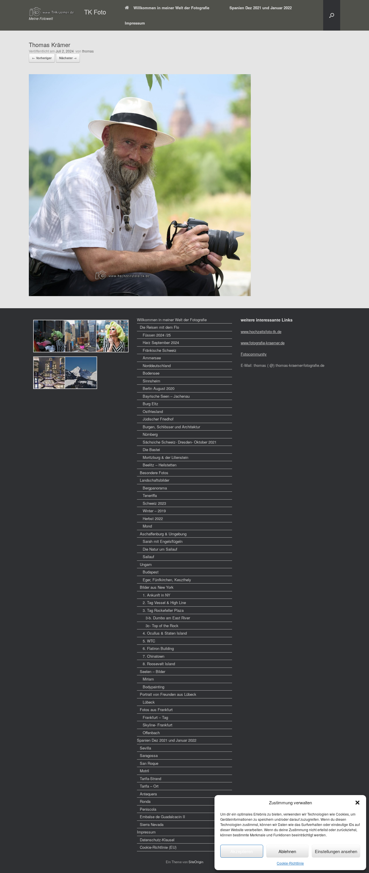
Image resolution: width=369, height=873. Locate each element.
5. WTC (149, 641)
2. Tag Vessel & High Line (164, 602)
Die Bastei (151, 449)
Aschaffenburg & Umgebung (163, 533)
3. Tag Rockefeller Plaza (163, 610)
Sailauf (148, 556)
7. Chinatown (153, 656)
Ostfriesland (153, 411)
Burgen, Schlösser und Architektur (171, 426)
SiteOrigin (196, 861)
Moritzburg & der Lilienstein (165, 457)
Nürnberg (150, 434)
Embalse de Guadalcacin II (162, 816)
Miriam (148, 679)
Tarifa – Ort (149, 786)
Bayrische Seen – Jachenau (166, 396)
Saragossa (149, 755)
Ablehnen (287, 851)
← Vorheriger (42, 58)
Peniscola (148, 809)
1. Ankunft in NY (156, 595)
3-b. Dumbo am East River (168, 617)
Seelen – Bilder (152, 671)
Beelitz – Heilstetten (159, 465)
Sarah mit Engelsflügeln (162, 541)
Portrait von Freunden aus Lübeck (168, 694)
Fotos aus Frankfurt (156, 709)
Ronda (145, 801)
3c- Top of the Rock (162, 625)
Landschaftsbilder (154, 480)
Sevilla (145, 748)
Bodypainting (153, 686)
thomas (88, 50)
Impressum (135, 23)
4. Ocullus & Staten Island (165, 633)
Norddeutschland (157, 365)
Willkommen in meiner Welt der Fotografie (171, 7)
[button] (357, 802)
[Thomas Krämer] (140, 294)
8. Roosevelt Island (159, 663)
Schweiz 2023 (154, 503)
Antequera (148, 794)
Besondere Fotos (154, 472)
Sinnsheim (151, 381)
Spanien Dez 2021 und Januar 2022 (260, 7)
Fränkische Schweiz (159, 350)
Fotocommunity (254, 354)
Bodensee (151, 373)
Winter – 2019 (154, 510)
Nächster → (68, 58)
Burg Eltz (150, 403)
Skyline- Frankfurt (157, 725)
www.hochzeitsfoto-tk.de (261, 331)
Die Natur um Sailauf (160, 549)
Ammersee (152, 357)
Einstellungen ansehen (336, 851)
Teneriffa (150, 495)
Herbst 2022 (153, 518)
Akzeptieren (241, 851)
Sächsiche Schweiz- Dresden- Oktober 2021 (179, 442)
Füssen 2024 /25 (157, 335)
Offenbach (151, 732)
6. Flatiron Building (158, 648)
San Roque (149, 763)
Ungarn (146, 564)
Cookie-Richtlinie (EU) (158, 847)
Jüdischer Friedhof (158, 419)
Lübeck (149, 702)
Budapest (151, 572)
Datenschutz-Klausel (157, 839)
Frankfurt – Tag (155, 717)
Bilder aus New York (157, 587)
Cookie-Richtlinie (290, 863)
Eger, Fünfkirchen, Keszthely (167, 579)
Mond (147, 526)
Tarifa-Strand (150, 778)
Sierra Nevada (151, 824)
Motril (144, 770)
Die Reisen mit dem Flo (159, 327)
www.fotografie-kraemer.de (263, 342)
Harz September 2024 (161, 342)
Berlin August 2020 (158, 388)
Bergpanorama (155, 488)
